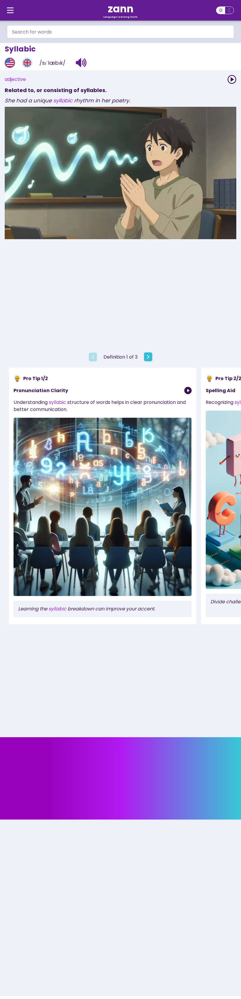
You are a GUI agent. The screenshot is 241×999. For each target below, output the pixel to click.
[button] (81, 62)
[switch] (225, 10)
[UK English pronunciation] (27, 63)
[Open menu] (10, 10)
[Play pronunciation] (231, 79)
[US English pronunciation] (10, 63)
